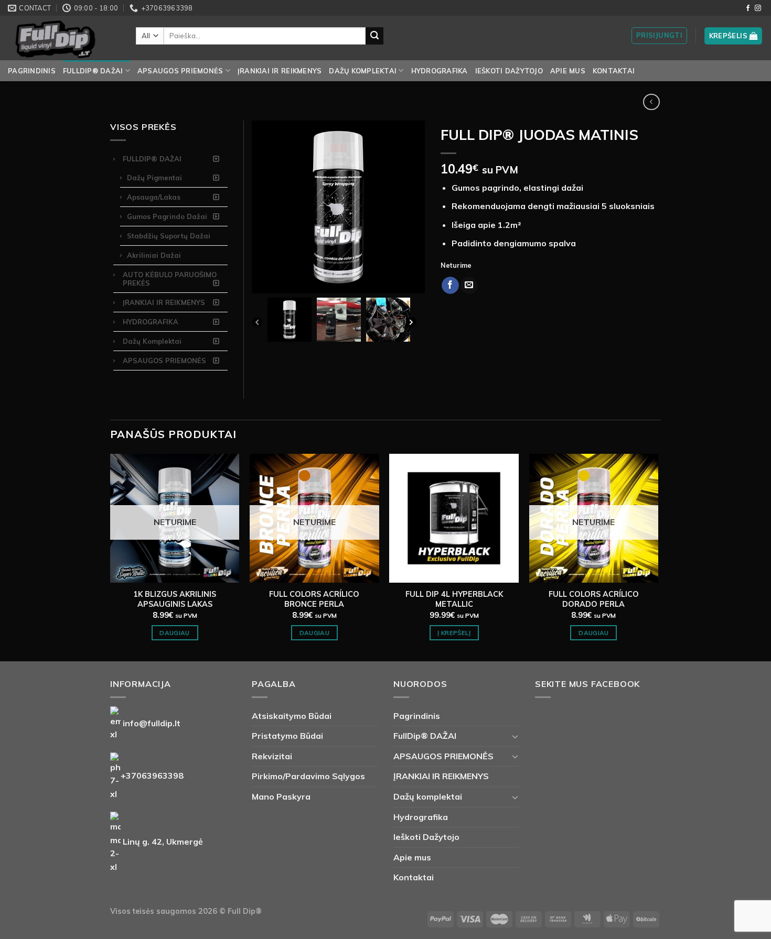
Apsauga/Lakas (153, 197)
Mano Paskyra (281, 796)
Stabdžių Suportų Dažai (168, 236)
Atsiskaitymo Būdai (291, 716)
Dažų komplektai (363, 71)
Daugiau (174, 633)
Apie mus (567, 71)
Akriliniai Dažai (154, 255)
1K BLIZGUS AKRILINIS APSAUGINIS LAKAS (174, 599)
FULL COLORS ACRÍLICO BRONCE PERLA (314, 599)
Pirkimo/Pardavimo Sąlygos (308, 776)
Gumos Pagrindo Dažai (167, 216)
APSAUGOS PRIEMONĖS (180, 71)
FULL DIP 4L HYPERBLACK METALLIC (454, 599)
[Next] (411, 324)
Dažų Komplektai (152, 341)
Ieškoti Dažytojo (509, 71)
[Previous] (257, 324)
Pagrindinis (32, 71)
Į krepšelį (453, 633)
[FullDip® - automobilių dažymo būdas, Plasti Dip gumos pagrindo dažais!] (64, 38)
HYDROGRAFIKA (150, 322)
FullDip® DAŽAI (93, 71)
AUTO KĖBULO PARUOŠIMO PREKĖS (170, 278)
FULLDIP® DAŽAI (152, 159)
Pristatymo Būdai (287, 735)
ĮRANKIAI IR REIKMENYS (280, 71)
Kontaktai (614, 71)
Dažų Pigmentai (154, 177)
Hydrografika (439, 71)
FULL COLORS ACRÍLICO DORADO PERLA (594, 599)
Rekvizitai (272, 756)
